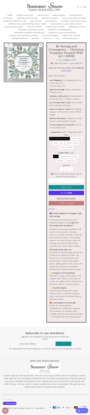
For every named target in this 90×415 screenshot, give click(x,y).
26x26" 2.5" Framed (66, 147)
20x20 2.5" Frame (72, 143)
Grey (55, 156)
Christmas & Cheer (77, 27)
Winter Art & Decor (55, 27)
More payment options (66, 198)
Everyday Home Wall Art (15, 21)
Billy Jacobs (36, 21)
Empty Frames (59, 15)
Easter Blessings (50, 35)
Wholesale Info (70, 38)
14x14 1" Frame (77, 138)
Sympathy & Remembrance (60, 30)
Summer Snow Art (25, 408)
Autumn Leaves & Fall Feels (73, 21)
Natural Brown (65, 156)
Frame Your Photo (25, 15)
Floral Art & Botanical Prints (24, 35)
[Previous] (6, 45)
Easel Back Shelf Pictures (74, 18)
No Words (8, 18)
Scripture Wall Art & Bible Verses (66, 24)
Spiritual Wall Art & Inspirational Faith (27, 24)
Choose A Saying (34, 27)
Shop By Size (43, 15)
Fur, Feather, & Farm (13, 27)
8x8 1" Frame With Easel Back (59, 138)
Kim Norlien (51, 21)
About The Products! (57, 76)
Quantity (66, 165)
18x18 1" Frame (58, 143)
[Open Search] (78, 7)
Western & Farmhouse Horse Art (29, 32)
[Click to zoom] (41, 45)
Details (51, 209)
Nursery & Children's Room (31, 30)
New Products (76, 15)
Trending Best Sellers (27, 18)
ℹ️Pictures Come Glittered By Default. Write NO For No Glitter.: (66, 175)
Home (9, 15)
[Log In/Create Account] (81, 7)
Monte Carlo (71, 161)
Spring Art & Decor (71, 35)
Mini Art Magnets (50, 18)
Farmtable (60, 161)
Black (76, 156)
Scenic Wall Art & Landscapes (62, 32)
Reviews (35, 38)
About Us (47, 38)
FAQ (57, 38)
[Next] (11, 45)
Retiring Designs (20, 38)
